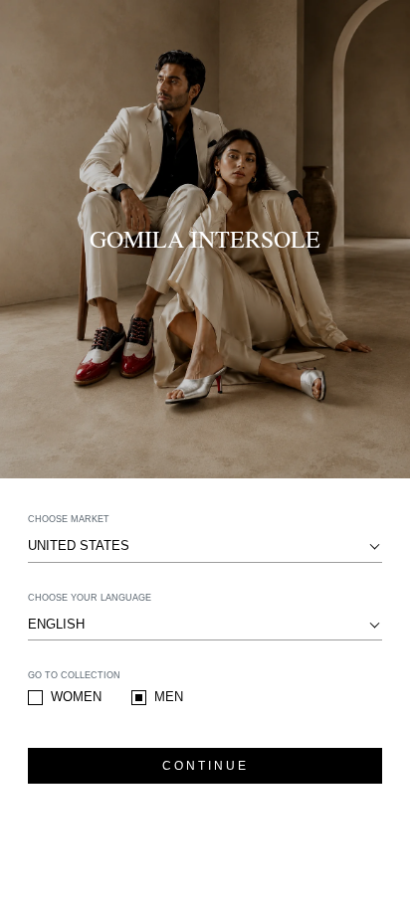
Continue (205, 766)
